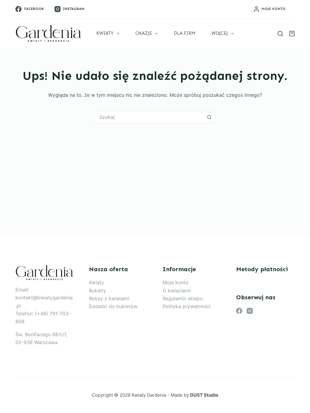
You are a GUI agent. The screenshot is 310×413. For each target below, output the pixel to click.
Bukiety (97, 291)
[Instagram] (250, 311)
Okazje (143, 33)
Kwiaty (105, 33)
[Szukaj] (280, 33)
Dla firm (185, 33)
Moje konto (176, 282)
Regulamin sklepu (183, 298)
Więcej (220, 33)
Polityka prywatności (187, 306)
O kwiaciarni (177, 291)
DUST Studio (204, 395)
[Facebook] (239, 311)
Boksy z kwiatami (109, 298)
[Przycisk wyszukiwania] (209, 117)
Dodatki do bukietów (113, 306)
